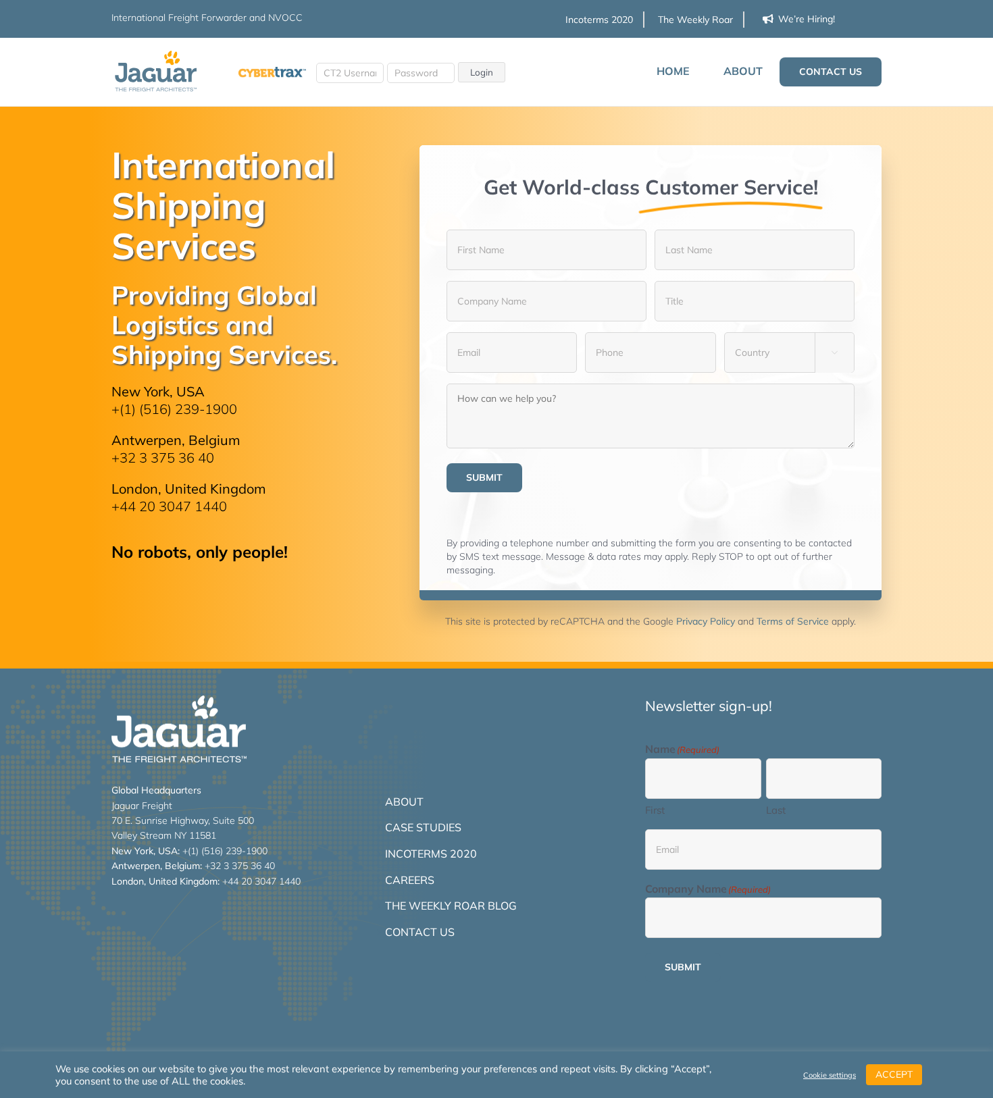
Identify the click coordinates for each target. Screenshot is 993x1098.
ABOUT (404, 801)
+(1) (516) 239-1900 (174, 408)
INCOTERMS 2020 (431, 853)
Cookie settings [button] (829, 1075)
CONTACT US (420, 932)
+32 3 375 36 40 (162, 457)
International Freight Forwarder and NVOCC (207, 17)
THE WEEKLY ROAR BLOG (451, 905)
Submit (484, 477)
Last (776, 810)
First (655, 810)
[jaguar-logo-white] (179, 701)
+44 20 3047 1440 (169, 506)
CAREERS (409, 880)
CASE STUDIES (423, 827)
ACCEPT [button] (894, 1074)
